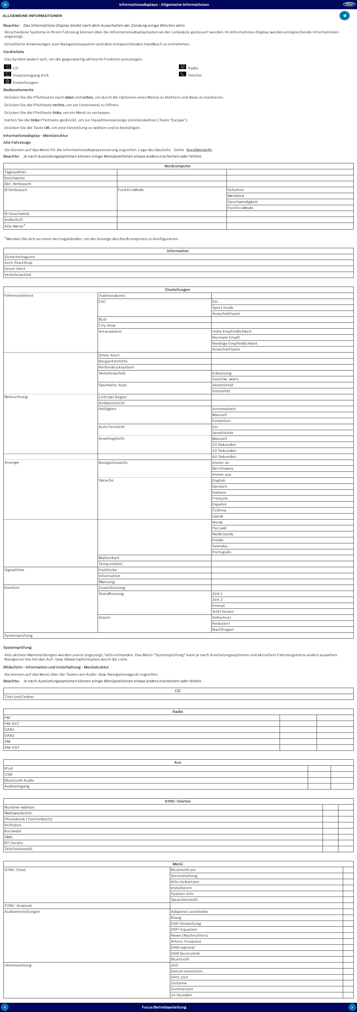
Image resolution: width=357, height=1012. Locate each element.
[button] (5, 4)
